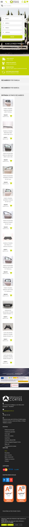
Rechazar (10, 524)
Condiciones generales (10, 431)
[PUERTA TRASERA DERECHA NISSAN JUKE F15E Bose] (8, 103)
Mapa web (7, 444)
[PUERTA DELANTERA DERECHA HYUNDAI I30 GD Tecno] (8, 215)
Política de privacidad (9, 429)
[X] (7, 480)
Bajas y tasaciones (9, 457)
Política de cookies (9, 436)
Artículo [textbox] (7, 32)
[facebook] (4, 480)
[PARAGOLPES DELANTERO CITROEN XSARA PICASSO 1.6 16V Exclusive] (8, 304)
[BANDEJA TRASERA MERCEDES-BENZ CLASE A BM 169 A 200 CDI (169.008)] (8, 125)
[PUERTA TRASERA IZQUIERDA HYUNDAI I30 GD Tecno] (8, 192)
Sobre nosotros (8, 455)
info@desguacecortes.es (8, 410)
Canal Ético (7, 438)
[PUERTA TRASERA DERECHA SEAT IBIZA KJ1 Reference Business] (8, 282)
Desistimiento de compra (10, 446)
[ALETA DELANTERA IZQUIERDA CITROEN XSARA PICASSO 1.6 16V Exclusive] (8, 349)
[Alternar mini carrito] (27, 2)
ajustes (11, 522)
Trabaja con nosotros (9, 459)
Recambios (7, 453)
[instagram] (11, 480)
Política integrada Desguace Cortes (13, 442)
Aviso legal (7, 434)
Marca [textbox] (7, 18)
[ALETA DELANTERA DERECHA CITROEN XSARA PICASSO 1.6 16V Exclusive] (8, 327)
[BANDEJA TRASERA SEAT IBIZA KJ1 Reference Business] (8, 237)
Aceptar (4, 524)
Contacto (7, 461)
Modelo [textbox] (7, 23)
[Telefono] (6, 2)
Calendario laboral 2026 (10, 440)
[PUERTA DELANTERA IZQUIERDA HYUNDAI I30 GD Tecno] (8, 170)
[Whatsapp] (23, 2)
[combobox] (12, 18)
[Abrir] (2, 1)
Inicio (6, 451)
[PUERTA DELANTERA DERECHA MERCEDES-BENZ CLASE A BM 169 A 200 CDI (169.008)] (8, 148)
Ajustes (16, 524)
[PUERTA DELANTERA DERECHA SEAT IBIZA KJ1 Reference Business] (8, 260)
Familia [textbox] (7, 27)
